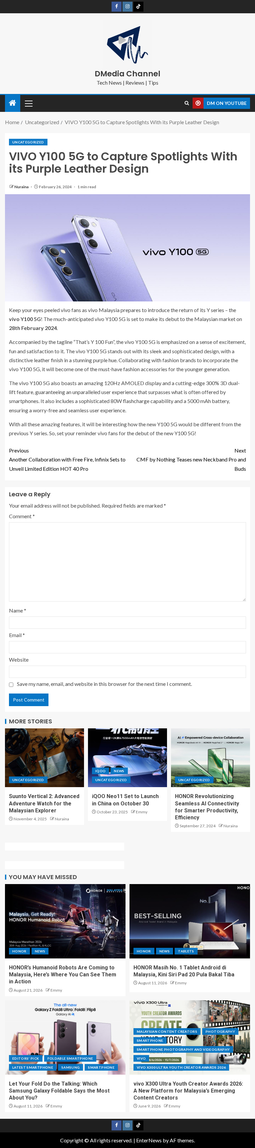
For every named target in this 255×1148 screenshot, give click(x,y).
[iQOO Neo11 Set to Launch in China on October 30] (127, 757)
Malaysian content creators (167, 1031)
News (119, 771)
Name (17, 610)
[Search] (187, 103)
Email (17, 635)
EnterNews (149, 1140)
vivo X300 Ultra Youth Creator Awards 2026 (181, 1067)
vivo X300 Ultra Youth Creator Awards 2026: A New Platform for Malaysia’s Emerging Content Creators (188, 1091)
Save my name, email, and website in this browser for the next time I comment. (104, 684)
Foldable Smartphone (70, 1058)
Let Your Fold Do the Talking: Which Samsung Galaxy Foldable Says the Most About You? (59, 1091)
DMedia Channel (127, 73)
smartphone (101, 1067)
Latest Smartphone (32, 1067)
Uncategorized (28, 142)
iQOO (100, 771)
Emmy (141, 811)
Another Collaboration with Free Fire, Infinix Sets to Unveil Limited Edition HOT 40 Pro (67, 459)
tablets (186, 951)
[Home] (12, 103)
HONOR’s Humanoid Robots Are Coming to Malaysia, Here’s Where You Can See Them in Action (62, 974)
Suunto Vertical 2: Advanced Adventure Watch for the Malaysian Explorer (44, 803)
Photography (220, 1031)
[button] (28, 103)
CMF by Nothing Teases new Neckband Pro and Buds (191, 459)
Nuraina (21, 186)
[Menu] (28, 103)
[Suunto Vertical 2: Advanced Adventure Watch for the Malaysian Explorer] (44, 757)
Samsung (70, 1067)
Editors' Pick (25, 1058)
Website (19, 659)
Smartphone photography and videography (183, 1049)
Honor (19, 951)
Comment (22, 516)
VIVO (141, 1058)
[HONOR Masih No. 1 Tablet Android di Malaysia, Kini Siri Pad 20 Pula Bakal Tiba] (189, 921)
